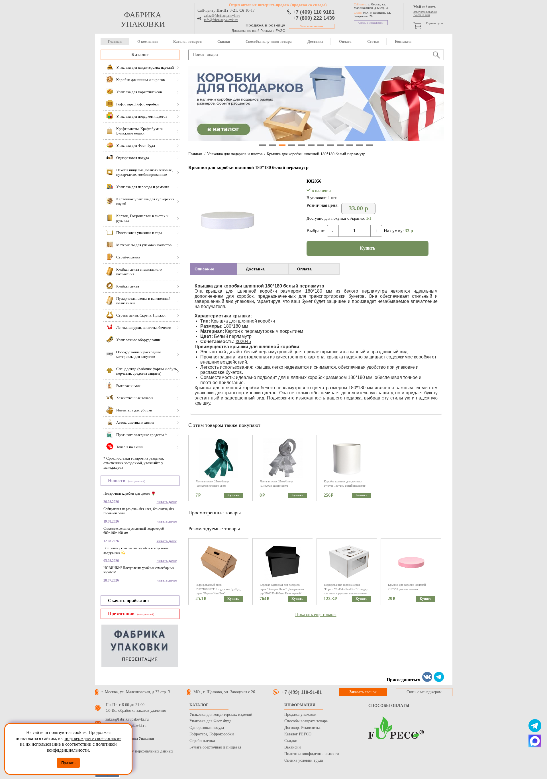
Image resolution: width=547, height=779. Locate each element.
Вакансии (292, 747)
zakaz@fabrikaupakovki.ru (222, 16)
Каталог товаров (187, 41)
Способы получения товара (269, 41)
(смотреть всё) (136, 481)
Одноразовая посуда (206, 727)
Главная (115, 41)
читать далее (167, 502)
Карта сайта (105, 745)
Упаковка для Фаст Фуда (210, 721)
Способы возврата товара (306, 721)
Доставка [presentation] (255, 269)
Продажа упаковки (300, 714)
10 (349, 145)
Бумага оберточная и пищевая (215, 747)
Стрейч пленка (202, 741)
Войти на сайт (421, 15)
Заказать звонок (311, 26)
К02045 (243, 341)
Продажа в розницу (265, 25)
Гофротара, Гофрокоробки (211, 734)
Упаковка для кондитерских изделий (220, 714)
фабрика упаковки (143, 19)
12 (369, 145)
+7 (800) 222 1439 (314, 18)
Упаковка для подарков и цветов (235, 154)
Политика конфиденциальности (311, 754)
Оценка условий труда (303, 760)
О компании (147, 41)
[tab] (213, 269)
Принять (68, 763)
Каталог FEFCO (297, 734)
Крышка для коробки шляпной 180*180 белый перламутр (316, 154)
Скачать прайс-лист (128, 600)
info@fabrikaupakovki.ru (221, 20)
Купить (367, 248)
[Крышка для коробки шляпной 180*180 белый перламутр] (226, 254)
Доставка (315, 41)
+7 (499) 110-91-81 (301, 692)
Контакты (403, 41)
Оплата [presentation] (304, 269)
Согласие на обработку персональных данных (134, 751)
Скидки (223, 41)
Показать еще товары (315, 614)
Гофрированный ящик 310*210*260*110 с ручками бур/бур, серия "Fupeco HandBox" (218, 589)
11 (359, 145)
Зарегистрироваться (425, 11)
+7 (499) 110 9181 (313, 12)
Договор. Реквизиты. (302, 727)
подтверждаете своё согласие (93, 738)
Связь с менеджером (370, 22)
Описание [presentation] (204, 269)
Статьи (373, 41)
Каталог (139, 54)
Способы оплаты (388, 705)
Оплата (345, 41)
